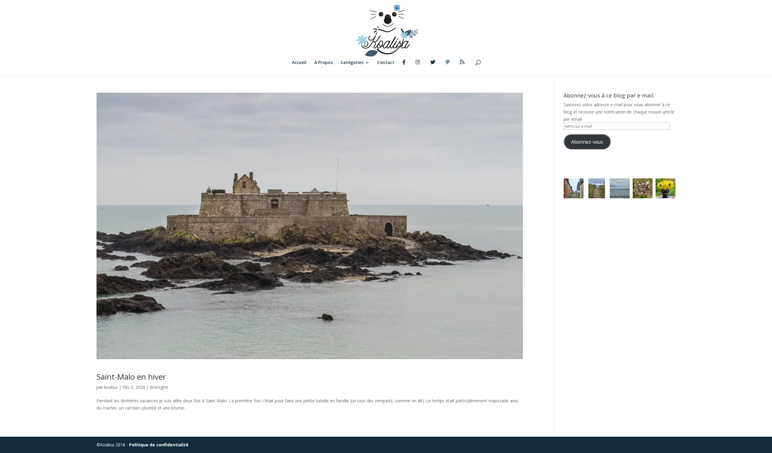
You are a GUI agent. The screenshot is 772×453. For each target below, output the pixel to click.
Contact (385, 62)
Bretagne (159, 387)
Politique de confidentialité (158, 445)
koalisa (111, 387)
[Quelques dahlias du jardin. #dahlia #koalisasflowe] (666, 188)
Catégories (351, 62)
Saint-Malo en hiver (131, 376)
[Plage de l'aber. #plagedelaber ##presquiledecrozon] (620, 188)
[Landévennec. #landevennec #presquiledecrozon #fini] (574, 188)
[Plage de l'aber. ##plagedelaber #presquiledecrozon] (596, 188)
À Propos (323, 62)
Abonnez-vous (587, 142)
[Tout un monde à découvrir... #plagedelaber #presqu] (643, 188)
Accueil (299, 62)
